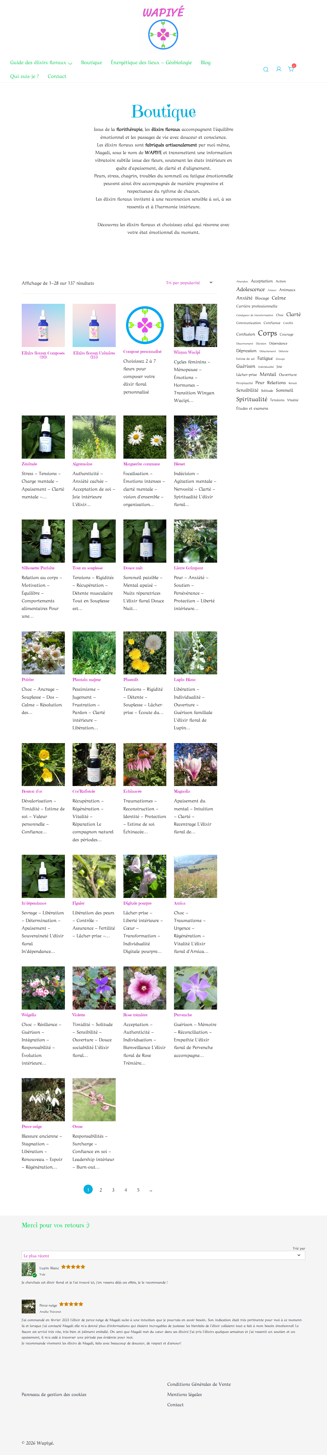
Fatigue (265, 357)
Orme (78, 1126)
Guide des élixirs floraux (38, 61)
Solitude (267, 390)
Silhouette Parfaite (38, 567)
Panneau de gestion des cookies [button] (54, 1393)
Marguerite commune (141, 463)
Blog (206, 61)
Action (281, 280)
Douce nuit (133, 567)
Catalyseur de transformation (254, 315)
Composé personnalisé (142, 351)
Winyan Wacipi (187, 352)
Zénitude (29, 463)
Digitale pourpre (137, 903)
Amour (272, 290)
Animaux (287, 289)
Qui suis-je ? (24, 75)
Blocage (262, 298)
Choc (280, 314)
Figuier (79, 903)
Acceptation (262, 280)
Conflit (288, 322)
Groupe (280, 358)
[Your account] (279, 68)
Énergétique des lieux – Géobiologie (151, 61)
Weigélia (29, 1014)
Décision (261, 343)
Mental (268, 373)
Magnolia (182, 791)
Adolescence (250, 288)
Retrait (293, 383)
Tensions (277, 399)
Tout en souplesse (88, 567)
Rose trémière (135, 1014)
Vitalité (292, 399)
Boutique (91, 61)
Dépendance (278, 342)
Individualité (266, 366)
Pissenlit (130, 679)
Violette (79, 1014)
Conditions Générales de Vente (199, 1383)
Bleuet (179, 463)
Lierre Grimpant (188, 567)
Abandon (242, 281)
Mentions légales (184, 1393)
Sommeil (284, 389)
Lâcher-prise (246, 374)
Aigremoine (82, 463)
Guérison (245, 365)
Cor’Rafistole (84, 791)
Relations (276, 381)
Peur (259, 381)
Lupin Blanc (185, 679)
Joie (279, 366)
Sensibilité (247, 389)
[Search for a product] (266, 69)
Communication (248, 322)
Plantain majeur (87, 679)
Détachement (268, 351)
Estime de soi (245, 358)
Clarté (293, 313)
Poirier (28, 679)
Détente (283, 351)
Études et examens (252, 408)
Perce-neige (32, 1126)
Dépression (246, 350)
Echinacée (132, 791)
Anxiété (244, 297)
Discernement (244, 343)
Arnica (179, 903)
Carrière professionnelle (256, 305)
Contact (57, 75)
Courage (287, 333)
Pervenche (183, 1014)
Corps (267, 331)
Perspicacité (244, 382)
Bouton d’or (32, 791)
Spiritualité (251, 398)
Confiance (272, 322)
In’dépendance (34, 903)
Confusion (245, 334)
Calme (279, 297)
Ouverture (288, 374)
